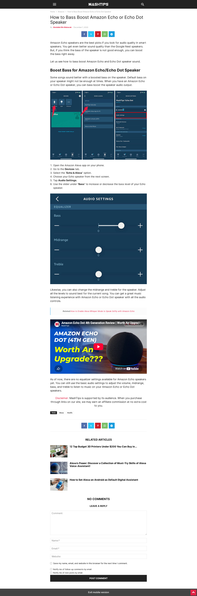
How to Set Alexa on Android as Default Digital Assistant (104, 479)
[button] (54, 4)
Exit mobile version (98, 592)
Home (52, 12)
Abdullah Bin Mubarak (62, 27)
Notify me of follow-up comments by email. (72, 569)
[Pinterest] (98, 34)
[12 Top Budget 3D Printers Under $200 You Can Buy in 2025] (58, 451)
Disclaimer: (62, 398)
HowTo (69, 413)
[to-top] (193, 591)
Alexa (61, 413)
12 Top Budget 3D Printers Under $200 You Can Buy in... (103, 446)
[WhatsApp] (105, 34)
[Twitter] (91, 34)
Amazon (61, 12)
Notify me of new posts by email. (68, 573)
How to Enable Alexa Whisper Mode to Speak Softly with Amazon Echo (103, 311)
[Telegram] (112, 34)
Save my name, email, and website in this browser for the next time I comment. (90, 563)
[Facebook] (84, 34)
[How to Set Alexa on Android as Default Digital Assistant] (58, 484)
